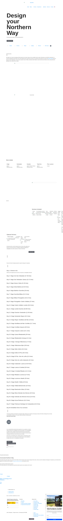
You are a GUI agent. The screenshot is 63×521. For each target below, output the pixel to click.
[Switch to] (55, 7)
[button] (31, 269)
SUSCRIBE (54, 519)
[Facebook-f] (32, 489)
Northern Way (50, 58)
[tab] (31, 53)
